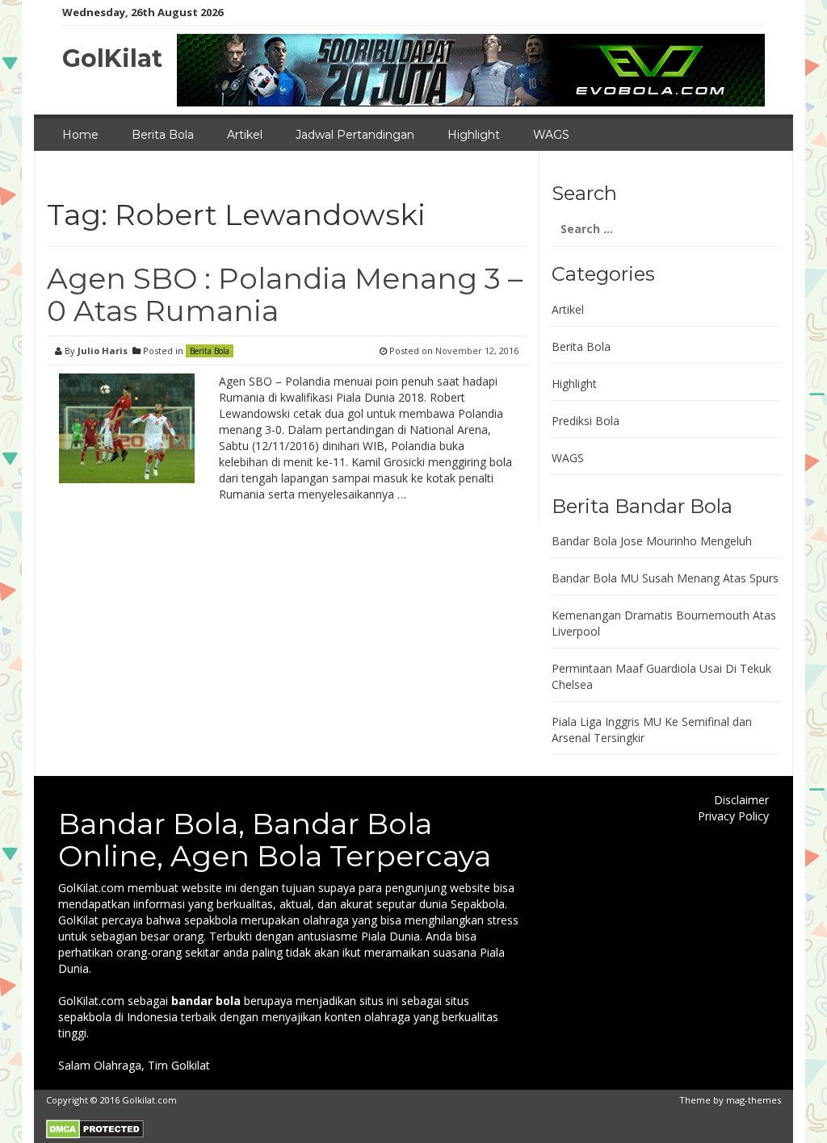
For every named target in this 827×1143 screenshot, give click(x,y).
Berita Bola (163, 134)
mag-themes (753, 1100)
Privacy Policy (733, 816)
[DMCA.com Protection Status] (95, 1128)
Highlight (473, 134)
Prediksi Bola (585, 420)
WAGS (551, 134)
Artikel (244, 134)
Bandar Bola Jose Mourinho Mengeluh (652, 541)
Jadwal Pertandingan (355, 134)
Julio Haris (103, 350)
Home (80, 134)
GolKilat (112, 58)
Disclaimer (741, 799)
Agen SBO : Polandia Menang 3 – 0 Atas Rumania (285, 294)
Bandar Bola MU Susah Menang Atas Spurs (665, 578)
